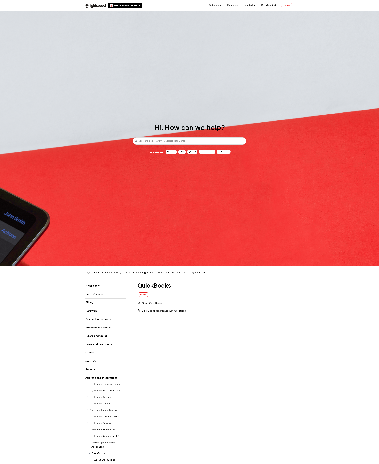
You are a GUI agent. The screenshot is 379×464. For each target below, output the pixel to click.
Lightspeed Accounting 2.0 (104, 429)
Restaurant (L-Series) (126, 5)
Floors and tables (96, 336)
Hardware (91, 311)
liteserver (171, 152)
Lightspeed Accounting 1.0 (172, 272)
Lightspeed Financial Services (106, 384)
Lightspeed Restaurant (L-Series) (103, 272)
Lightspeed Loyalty (100, 403)
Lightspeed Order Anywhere (105, 416)
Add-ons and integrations (139, 272)
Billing (89, 302)
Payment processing (98, 319)
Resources (232, 5)
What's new (92, 285)
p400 (182, 152)
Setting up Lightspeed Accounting (103, 445)
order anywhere (207, 152)
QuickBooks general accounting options (164, 311)
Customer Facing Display (103, 410)
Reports (90, 369)
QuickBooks (198, 272)
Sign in (287, 5)
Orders (89, 352)
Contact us (250, 5)
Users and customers (98, 344)
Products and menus (98, 327)
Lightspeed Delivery (100, 423)
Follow (143, 294)
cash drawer (223, 152)
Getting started (95, 294)
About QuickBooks (152, 303)
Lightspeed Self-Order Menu (105, 390)
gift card (192, 152)
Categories (215, 5)
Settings (90, 361)
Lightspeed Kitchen (100, 397)
